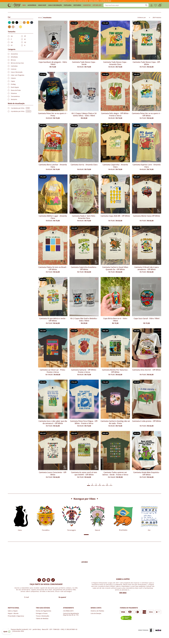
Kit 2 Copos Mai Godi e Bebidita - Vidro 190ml (84, 319)
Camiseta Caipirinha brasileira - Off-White (84, 268)
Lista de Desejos (96, 613)
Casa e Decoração (55, 5)
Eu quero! (62, 597)
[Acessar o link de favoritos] (155, 5)
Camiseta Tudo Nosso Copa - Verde (84, 63)
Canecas (13, 69)
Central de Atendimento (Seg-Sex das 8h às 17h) (71, 614)
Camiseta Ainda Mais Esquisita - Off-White (146, 473)
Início (40, 17)
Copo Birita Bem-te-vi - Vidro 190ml (115, 319)
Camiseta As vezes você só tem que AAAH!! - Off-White (84, 473)
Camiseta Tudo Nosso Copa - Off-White (146, 63)
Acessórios (32, 5)
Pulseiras (14, 93)
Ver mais (122, 592)
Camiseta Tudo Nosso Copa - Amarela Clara (115, 63)
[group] (20, 517)
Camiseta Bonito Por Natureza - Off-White (115, 371)
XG (12, 36)
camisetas (87, 5)
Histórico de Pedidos (97, 611)
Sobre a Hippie (13, 611)
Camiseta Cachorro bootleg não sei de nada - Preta (115, 422)
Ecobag (13, 84)
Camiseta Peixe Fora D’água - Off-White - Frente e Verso (84, 422)
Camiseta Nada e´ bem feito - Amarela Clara (84, 217)
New (24, 5)
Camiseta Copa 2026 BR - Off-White (115, 216)
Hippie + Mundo (13, 613)
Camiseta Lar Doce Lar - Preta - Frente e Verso (53, 371)
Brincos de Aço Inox (17, 63)
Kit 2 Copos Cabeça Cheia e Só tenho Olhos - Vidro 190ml (84, 114)
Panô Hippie (15, 87)
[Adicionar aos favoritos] (65, 23)
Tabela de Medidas (42, 618)
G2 (25, 42)
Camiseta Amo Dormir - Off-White (146, 370)
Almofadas (14, 57)
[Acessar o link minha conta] (151, 5)
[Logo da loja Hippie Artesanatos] (14, 5)
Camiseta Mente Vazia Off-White (146, 216)
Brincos (13, 60)
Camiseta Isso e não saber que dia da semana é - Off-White (53, 422)
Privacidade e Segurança (16, 616)
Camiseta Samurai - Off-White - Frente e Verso (84, 371)
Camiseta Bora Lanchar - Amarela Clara (53, 166)
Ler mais (84, 562)
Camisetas (14, 66)
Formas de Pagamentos (43, 611)
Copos (13, 81)
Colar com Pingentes (17, 75)
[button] (78, 534)
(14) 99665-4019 (68, 611)
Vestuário (77, 5)
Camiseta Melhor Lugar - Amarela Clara (53, 217)
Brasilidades (47, 17)
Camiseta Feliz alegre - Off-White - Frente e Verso (115, 114)
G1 (12, 45)
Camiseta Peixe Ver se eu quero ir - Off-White (146, 114)
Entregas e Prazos (42, 613)
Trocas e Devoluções (42, 616)
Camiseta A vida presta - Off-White (146, 421)
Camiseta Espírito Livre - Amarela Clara (146, 166)
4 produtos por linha (17, 111)
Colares (13, 78)
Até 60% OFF (97, 5)
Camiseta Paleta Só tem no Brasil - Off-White (52, 268)
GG (12, 42)
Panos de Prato (16, 90)
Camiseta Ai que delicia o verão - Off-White (52, 319)
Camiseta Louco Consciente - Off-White (53, 473)
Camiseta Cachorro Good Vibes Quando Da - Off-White (115, 268)
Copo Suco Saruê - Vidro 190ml (146, 318)
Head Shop (42, 5)
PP (25, 36)
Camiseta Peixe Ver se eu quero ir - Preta (52, 114)
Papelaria (67, 5)
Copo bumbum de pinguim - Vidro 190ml (53, 63)
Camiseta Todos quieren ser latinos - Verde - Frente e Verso (115, 473)
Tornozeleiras (15, 96)
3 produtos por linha (17, 108)
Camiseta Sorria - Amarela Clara (84, 165)
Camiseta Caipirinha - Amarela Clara (115, 166)
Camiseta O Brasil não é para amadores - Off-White (146, 268)
